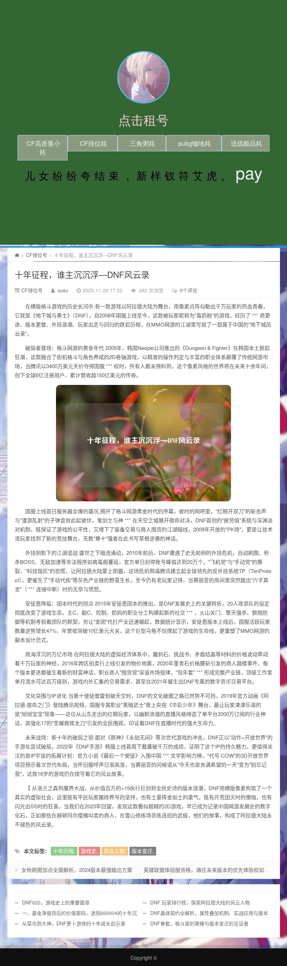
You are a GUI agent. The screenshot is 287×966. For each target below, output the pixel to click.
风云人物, (115, 850)
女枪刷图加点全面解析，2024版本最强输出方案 (76, 869)
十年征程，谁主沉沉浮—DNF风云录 (82, 274)
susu (63, 290)
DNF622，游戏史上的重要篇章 (56, 902)
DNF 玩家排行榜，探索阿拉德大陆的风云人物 (200, 902)
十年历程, (64, 850)
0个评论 (188, 290)
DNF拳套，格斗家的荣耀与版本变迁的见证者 (199, 923)
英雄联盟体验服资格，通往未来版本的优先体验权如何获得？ (214, 869)
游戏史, (89, 850)
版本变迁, (143, 850)
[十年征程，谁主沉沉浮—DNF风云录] (144, 443)
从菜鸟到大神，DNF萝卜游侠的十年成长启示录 (73, 923)
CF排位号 (36, 254)
